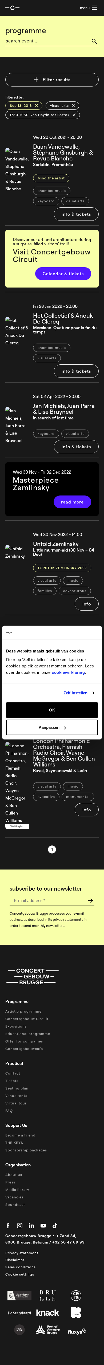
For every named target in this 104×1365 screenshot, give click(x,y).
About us (13, 1175)
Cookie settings (19, 1274)
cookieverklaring (68, 672)
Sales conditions (20, 1267)
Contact (12, 1073)
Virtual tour (16, 1103)
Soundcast (15, 1204)
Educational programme (27, 1034)
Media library (17, 1189)
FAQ (9, 1110)
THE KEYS (14, 1142)
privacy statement (67, 919)
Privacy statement (21, 1253)
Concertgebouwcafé (24, 1049)
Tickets (11, 1081)
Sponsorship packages (26, 1150)
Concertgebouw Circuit (27, 1019)
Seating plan (17, 1088)
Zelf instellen (75, 693)
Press (10, 1182)
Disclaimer (15, 1260)
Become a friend (20, 1135)
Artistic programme (23, 1011)
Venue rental (17, 1095)
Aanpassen (49, 727)
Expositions (16, 1026)
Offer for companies (24, 1041)
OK (52, 709)
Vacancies (14, 1197)
